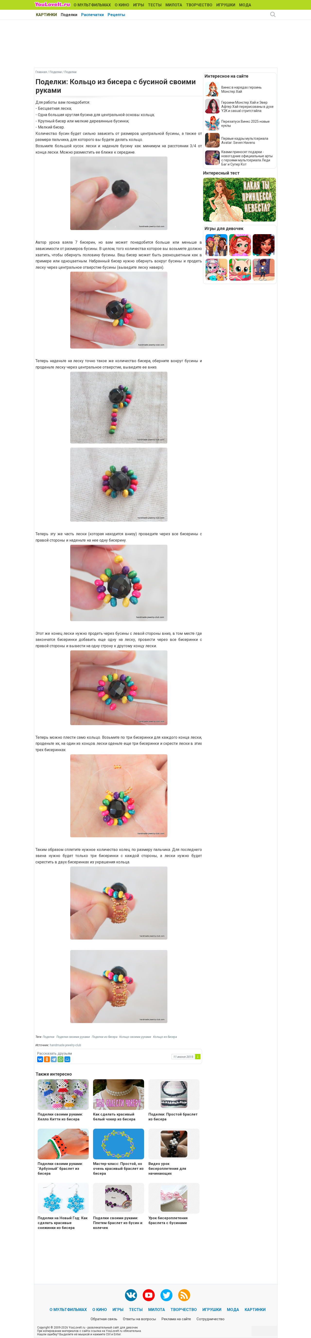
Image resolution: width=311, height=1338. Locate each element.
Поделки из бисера (104, 1037)
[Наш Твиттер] (166, 1295)
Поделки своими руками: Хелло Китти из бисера (60, 1116)
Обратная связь (104, 1319)
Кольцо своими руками (135, 1037)
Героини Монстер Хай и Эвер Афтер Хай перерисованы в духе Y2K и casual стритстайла (247, 107)
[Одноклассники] (47, 1059)
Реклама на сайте (176, 1319)
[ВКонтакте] (40, 1059)
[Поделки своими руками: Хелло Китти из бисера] (63, 1095)
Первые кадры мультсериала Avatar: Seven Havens (244, 141)
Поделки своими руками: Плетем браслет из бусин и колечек (117, 1223)
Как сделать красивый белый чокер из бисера (114, 1116)
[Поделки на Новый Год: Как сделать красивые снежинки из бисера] (63, 1199)
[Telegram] (54, 1059)
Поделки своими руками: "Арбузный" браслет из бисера (60, 1169)
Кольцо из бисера (165, 1037)
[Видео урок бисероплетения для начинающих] (173, 1144)
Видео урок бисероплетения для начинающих (167, 1169)
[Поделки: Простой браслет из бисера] (173, 1094)
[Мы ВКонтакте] (131, 1295)
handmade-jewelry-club (65, 1045)
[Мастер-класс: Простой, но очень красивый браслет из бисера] (118, 1145)
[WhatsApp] (60, 1059)
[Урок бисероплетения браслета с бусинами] (173, 1198)
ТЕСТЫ (155, 5)
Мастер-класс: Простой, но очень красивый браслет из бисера (118, 1169)
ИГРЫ (138, 5)
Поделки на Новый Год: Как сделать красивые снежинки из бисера (62, 1223)
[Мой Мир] (67, 1059)
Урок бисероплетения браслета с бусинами (168, 1220)
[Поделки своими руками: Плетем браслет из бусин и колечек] (118, 1198)
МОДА (245, 5)
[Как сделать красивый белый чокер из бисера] (118, 1095)
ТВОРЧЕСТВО (199, 5)
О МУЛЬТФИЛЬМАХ (92, 5)
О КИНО (122, 5)
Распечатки (92, 14)
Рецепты (116, 14)
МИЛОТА (173, 5)
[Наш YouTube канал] (149, 1295)
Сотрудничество (211, 1319)
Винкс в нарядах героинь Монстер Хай (241, 89)
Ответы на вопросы (139, 1319)
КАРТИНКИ (46, 14)
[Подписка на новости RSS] (184, 1295)
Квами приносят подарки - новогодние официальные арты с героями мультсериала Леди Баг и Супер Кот (247, 158)
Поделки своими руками (73, 1037)
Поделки (69, 14)
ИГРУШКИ (225, 5)
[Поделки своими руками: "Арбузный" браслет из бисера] (63, 1145)
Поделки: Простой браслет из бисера (173, 1116)
